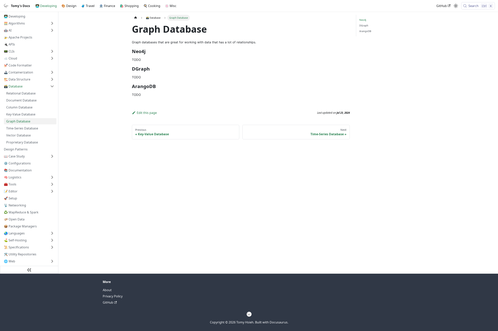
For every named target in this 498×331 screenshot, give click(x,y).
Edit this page (147, 113)
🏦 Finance (107, 6)
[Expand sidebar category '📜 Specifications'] (52, 247)
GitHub (441, 6)
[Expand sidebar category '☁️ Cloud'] (52, 58)
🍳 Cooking (151, 6)
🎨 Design (68, 6)
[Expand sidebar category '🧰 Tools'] (52, 184)
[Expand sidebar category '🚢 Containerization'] (52, 72)
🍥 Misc (170, 6)
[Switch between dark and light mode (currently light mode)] (456, 6)
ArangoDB (365, 31)
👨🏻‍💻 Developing (46, 6)
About (107, 290)
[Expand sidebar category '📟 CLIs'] (52, 51)
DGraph (363, 25)
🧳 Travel (88, 6)
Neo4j (362, 20)
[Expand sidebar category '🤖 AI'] (52, 30)
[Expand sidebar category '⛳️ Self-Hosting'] (52, 240)
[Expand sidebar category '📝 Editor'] (52, 191)
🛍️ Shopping (129, 6)
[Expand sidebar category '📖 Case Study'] (52, 156)
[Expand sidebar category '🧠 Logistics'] (52, 177)
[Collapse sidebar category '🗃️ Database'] (52, 86)
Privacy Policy (113, 296)
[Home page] (135, 18)
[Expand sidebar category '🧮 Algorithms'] (52, 23)
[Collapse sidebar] (29, 270)
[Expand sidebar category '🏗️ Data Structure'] (52, 79)
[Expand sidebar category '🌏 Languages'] (52, 233)
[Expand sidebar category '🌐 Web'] (52, 261)
